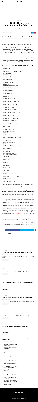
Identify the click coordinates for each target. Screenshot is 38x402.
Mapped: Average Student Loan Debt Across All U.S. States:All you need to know (11, 342)
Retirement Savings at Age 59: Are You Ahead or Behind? (10, 348)
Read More (5, 259)
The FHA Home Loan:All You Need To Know (10, 355)
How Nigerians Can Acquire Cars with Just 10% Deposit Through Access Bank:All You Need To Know (11, 358)
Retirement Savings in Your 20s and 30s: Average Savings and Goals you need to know (10, 351)
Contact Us (18, 395)
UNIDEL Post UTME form (14, 218)
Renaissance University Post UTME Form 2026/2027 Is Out (10, 372)
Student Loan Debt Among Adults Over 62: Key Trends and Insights (10, 345)
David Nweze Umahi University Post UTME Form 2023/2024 (17, 252)
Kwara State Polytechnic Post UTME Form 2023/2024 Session (17, 282)
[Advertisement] (19, 10)
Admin (4, 32)
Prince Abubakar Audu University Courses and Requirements (17, 297)
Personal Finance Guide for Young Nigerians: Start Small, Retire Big (11, 361)
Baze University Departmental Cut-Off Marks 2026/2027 (10, 370)
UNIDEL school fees (16, 213)
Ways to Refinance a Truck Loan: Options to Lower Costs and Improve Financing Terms (11, 375)
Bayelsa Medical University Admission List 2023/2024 (15, 268)
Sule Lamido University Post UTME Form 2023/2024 (15, 326)
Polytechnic (19, 1)
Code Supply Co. (23, 398)
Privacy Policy (23, 395)
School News (19, 20)
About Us (13, 395)
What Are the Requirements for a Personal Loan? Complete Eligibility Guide (10, 367)
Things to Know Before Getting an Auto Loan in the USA (10, 378)
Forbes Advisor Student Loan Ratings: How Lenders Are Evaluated (11, 364)
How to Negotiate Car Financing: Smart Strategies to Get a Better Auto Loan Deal (10, 381)
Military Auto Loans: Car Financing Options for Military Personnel (11, 384)
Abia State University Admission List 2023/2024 (14, 312)
